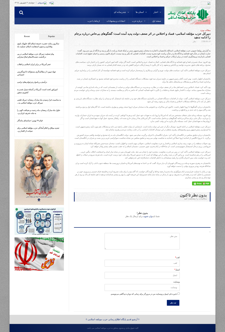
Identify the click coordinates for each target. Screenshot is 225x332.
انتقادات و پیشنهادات (116, 21)
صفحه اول (156, 21)
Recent (27, 36)
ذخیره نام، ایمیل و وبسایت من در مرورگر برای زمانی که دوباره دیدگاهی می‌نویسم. (144, 294)
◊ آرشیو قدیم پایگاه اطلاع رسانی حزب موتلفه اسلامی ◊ (112, 319)
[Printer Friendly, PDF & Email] (201, 183)
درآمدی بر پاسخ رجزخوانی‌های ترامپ (32, 82)
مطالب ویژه (205, 30)
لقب (177, 257)
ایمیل (177, 269)
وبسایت (176, 282)
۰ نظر (195, 41)
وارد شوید (147, 216)
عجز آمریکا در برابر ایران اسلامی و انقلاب (34, 64)
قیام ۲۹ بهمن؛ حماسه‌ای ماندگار (30, 120)
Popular (51, 36)
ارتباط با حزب (93, 21)
